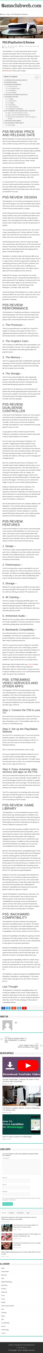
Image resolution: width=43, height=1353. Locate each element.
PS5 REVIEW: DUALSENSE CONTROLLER (16, 94)
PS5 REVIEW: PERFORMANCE (13, 84)
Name (4, 1178)
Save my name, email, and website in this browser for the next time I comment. (21, 1199)
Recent (4, 1213)
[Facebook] (17, 1347)
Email (4, 1184)
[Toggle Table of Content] (35, 77)
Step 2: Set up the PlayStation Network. (19, 115)
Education (4, 1285)
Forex (3, 1299)
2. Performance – (12, 101)
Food (3, 1295)
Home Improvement (7, 1306)
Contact (10, 1345)
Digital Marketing (6, 1282)
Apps (8, 14)
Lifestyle (4, 1312)
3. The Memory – (12, 90)
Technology (36, 46)
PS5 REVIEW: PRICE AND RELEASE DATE (16, 80)
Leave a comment (10, 47)
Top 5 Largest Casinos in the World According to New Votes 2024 (28, 1046)
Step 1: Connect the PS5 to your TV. (18, 113)
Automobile (28, 46)
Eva (5, 46)
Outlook (30, 664)
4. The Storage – (12, 92)
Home (4, 14)
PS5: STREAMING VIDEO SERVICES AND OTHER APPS (20, 111)
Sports (3, 1326)
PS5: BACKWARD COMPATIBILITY (14, 123)
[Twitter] (19, 1347)
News (3, 1316)
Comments (20, 1213)
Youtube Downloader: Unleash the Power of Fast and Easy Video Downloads (20, 1080)
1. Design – (11, 99)
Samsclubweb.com (21, 5)
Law (2, 1309)
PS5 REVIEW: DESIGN (11, 82)
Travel (3, 1333)
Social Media (5, 1323)
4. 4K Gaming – (12, 105)
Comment (6, 1158)
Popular (11, 1213)
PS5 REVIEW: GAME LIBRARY (13, 121)
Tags (27, 1213)
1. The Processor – (13, 86)
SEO (2, 1319)
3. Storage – (11, 103)
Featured (4, 1292)
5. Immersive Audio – (14, 107)
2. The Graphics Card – (14, 88)
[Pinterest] (21, 1347)
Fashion (3, 1288)
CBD (2, 1278)
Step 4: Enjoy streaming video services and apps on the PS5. (22, 117)
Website (4, 1191)
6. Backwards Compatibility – (16, 109)
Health (3, 1302)
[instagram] (26, 1347)
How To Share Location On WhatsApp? (17, 1137)
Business (4, 1275)
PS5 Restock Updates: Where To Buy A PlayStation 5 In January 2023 (15, 1039)
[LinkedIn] (23, 1347)
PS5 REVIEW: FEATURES (11, 97)
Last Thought (11, 125)
